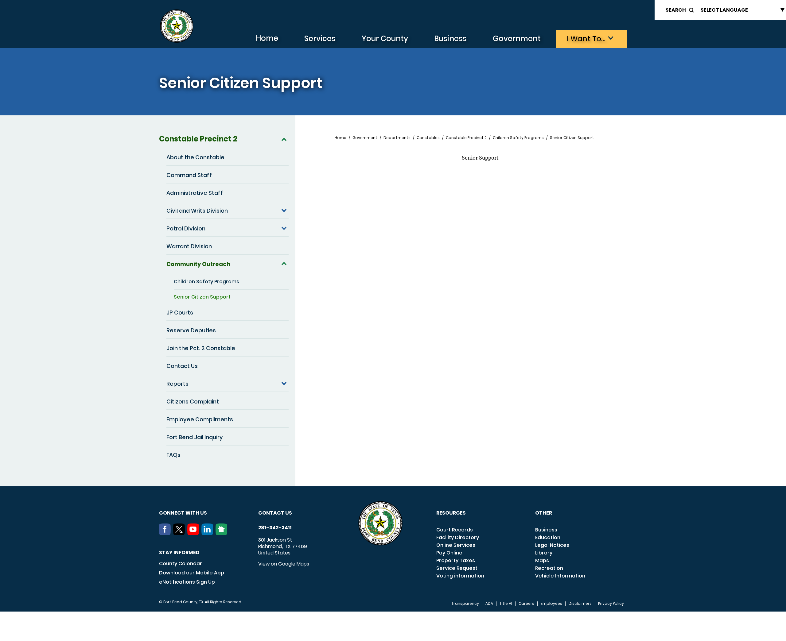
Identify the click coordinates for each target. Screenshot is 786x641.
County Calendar (180, 563)
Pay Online (449, 552)
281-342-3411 (275, 528)
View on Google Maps (283, 563)
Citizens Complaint (192, 401)
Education (547, 537)
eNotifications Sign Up (187, 581)
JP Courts (179, 312)
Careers (526, 603)
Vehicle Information (560, 575)
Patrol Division (185, 228)
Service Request (456, 568)
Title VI (506, 603)
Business (450, 38)
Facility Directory (457, 537)
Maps (542, 560)
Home (267, 38)
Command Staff (189, 175)
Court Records (454, 529)
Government (517, 38)
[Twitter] (180, 533)
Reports (177, 384)
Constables (428, 138)
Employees (551, 603)
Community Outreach (198, 264)
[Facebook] (166, 533)
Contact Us (182, 366)
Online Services (455, 545)
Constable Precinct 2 (198, 139)
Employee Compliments (199, 419)
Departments (397, 138)
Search (676, 10)
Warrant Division (189, 246)
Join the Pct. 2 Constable (200, 348)
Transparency (465, 603)
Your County (385, 38)
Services (320, 38)
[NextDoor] (223, 533)
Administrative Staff (194, 193)
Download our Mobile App (191, 572)
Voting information (460, 575)
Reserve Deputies (191, 330)
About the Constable (195, 157)
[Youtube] (194, 533)
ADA (489, 603)
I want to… (586, 38)
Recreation (549, 568)
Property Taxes (455, 560)
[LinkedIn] (208, 533)
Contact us (275, 512)
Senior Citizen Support (202, 296)
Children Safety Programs (206, 281)
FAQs (173, 455)
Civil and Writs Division (197, 210)
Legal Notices (552, 545)
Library (543, 552)
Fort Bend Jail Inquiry (194, 437)
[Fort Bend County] (176, 26)
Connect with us (183, 512)
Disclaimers (580, 603)
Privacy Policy (611, 603)
